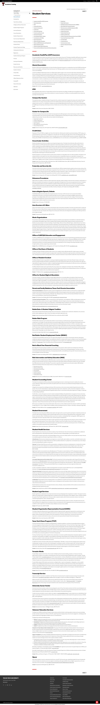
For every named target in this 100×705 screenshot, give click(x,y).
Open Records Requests (67, 698)
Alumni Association (37, 22)
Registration (16, 52)
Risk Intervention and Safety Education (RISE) (69, 27)
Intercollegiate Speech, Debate (40, 36)
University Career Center (65, 42)
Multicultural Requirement (18, 41)
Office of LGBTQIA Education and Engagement (42, 42)
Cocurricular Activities (38, 31)
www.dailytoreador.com (46, 556)
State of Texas (65, 688)
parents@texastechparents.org (41, 306)
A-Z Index (93, 1)
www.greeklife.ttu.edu (72, 175)
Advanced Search (17, 16)
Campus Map (16, 72)
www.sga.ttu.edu (65, 426)
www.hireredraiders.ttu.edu (63, 593)
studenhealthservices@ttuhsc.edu (57, 488)
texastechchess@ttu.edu (51, 548)
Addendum (16, 86)
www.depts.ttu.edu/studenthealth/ (71, 488)
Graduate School (17, 44)
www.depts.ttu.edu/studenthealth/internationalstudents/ (71, 477)
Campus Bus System (38, 26)
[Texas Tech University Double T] (2, 4)
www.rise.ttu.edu (68, 376)
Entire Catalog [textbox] (16, 12)
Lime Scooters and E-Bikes (39, 37)
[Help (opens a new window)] (85, 11)
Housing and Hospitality (18, 61)
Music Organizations (38, 39)
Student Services (17, 64)
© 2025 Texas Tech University (8, 702)
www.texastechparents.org (53, 306)
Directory (85, 1)
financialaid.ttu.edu (68, 342)
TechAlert (52, 683)
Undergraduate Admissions (19, 50)
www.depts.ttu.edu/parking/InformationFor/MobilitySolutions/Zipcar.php (60, 662)
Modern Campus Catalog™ (60, 704)
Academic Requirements (18, 35)
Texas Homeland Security (67, 690)
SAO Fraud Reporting (66, 696)
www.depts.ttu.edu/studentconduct (50, 271)
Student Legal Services (65, 34)
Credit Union (36, 29)
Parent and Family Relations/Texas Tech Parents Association (45, 47)
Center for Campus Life (38, 27)
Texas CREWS (65, 694)
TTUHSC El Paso (65, 681)
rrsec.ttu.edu (40, 342)
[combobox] (77, 9)
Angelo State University (67, 683)
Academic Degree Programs (19, 27)
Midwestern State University (68, 685)
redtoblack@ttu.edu (56, 354)
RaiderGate (63, 21)
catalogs (37, 704)
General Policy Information (55, 685)
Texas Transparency (53, 698)
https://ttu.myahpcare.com (65, 60)
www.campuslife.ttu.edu (62, 127)
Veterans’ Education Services (66, 44)
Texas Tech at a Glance (18, 21)
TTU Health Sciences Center (68, 679)
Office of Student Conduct (39, 44)
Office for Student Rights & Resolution (41, 46)
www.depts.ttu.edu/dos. (36, 188)
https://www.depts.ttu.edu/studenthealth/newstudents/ (49, 469)
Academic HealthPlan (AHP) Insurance (41, 21)
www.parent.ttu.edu (63, 297)
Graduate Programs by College (19, 47)
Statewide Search (66, 687)
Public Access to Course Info (55, 687)
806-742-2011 (5, 682)
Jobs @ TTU (52, 681)
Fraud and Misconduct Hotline (55, 694)
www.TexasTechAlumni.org (47, 86)
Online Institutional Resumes (55, 696)
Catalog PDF (16, 81)
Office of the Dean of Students (39, 41)
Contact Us (52, 677)
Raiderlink (89, 1)
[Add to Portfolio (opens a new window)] (83, 11)
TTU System (65, 677)
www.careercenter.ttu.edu (54, 603)
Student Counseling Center (66, 29)
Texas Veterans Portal (67, 692)
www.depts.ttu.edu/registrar (44, 577)
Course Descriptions (17, 33)
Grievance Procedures (38, 34)
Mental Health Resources (54, 690)
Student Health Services (65, 32)
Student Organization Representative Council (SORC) (71, 36)
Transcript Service (64, 41)
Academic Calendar (17, 69)
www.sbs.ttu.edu (54, 651)
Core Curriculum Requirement (19, 38)
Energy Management (54, 688)
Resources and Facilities (18, 66)
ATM (35, 24)
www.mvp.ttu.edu (49, 632)
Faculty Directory (17, 75)
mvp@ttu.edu (69, 653)
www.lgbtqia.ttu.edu (73, 245)
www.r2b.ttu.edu (63, 354)
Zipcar (62, 46)
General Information (17, 83)
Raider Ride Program (65, 22)
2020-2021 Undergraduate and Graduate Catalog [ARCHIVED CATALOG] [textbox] (77, 9)
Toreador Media (64, 39)
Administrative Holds (71, 581)
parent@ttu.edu (56, 297)
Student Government (65, 31)
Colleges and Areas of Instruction (20, 24)
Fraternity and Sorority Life (39, 32)
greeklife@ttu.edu (64, 175)
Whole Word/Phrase (17, 15)
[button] (97, 702)
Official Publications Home (18, 78)
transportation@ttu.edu (53, 332)
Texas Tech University (7, 1)
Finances (15, 58)
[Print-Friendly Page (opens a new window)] (84, 11)
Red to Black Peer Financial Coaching (68, 26)
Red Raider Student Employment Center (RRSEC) (70, 24)
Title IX (51, 692)
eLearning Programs (17, 30)
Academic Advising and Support (19, 55)
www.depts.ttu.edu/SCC (51, 407)
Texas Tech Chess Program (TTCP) (67, 37)
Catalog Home (16, 19)
